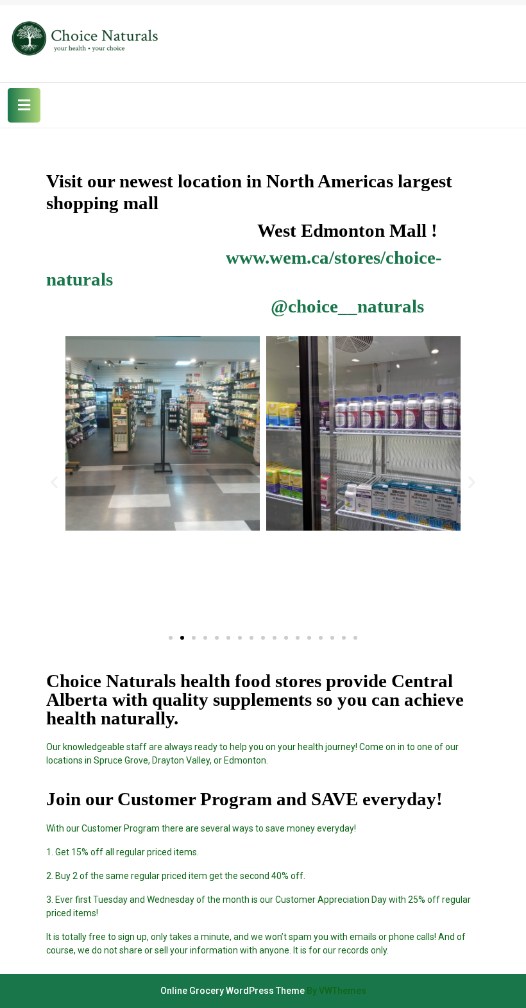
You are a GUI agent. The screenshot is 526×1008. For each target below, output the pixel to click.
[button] (171, 638)
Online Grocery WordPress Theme (232, 991)
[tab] (24, 105)
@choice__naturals (347, 306)
